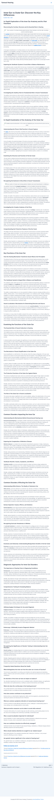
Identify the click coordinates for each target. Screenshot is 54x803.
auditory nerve (37, 45)
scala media (34, 40)
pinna (7, 131)
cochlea (7, 34)
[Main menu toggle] (51, 2)
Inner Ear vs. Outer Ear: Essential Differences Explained (20, 748)
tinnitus (26, 242)
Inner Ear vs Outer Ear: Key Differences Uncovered (19, 756)
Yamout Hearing (7, 3)
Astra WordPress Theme (38, 799)
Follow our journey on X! (11, 745)
